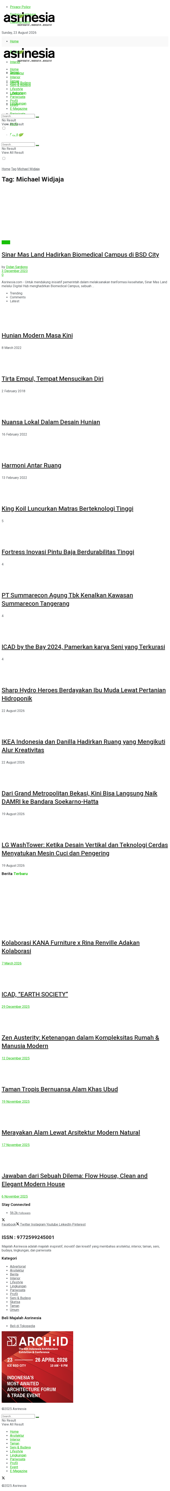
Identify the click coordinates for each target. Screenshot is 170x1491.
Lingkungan (18, 103)
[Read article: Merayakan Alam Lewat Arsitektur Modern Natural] (85, 1113)
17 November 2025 (16, 1145)
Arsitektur (17, 73)
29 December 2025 (16, 1007)
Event (14, 105)
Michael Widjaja (28, 169)
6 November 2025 (15, 1196)
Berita (6, 242)
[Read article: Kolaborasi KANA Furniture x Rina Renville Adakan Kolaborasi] (85, 906)
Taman (14, 81)
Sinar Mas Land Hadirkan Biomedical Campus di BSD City (80, 254)
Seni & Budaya (20, 83)
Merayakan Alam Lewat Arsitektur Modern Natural (71, 1132)
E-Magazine (18, 109)
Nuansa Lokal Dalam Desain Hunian (51, 422)
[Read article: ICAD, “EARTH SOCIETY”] (85, 974)
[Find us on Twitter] (3, 40)
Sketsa (15, 1302)
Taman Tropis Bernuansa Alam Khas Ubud (60, 1089)
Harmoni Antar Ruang (31, 465)
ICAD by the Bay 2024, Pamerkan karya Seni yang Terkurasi (83, 646)
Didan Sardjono (17, 267)
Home (14, 41)
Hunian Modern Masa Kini (37, 335)
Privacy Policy (20, 7)
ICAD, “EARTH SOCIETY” (35, 994)
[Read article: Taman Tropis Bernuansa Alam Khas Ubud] (85, 1069)
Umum (14, 1310)
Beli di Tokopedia (22, 1326)
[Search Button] (37, 117)
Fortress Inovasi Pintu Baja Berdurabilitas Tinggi (68, 551)
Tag (13, 169)
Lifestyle (16, 89)
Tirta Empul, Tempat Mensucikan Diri (52, 378)
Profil (14, 101)
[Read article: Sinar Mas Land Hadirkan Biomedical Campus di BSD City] (85, 214)
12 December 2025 (16, 1058)
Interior (15, 77)
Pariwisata (17, 97)
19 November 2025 (16, 1102)
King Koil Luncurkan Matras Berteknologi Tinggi (67, 508)
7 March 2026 (12, 963)
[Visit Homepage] (29, 26)
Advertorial (18, 1266)
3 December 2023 (15, 271)
